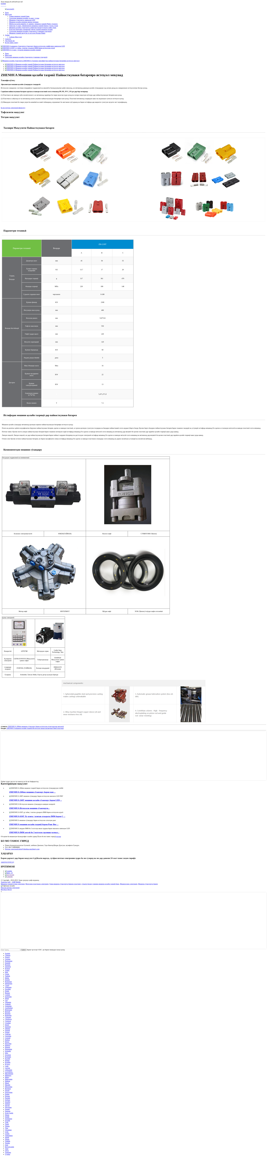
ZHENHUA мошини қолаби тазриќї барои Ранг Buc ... (34, 824)
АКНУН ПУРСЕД (7, 862)
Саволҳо (8, 39)
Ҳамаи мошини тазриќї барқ (19, 16)
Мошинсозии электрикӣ (128, 884)
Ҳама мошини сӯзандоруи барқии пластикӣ (65, 884)
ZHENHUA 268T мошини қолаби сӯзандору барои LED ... (35, 800)
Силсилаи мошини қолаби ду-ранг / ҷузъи (24, 18)
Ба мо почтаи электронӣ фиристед (13, 108)
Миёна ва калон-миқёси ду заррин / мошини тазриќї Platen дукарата (33, 24)
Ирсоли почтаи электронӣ (10, 888)
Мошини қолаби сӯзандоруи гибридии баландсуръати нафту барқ (32, 27)
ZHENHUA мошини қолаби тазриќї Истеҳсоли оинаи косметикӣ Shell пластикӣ (35, 728)
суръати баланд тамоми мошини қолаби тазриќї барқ (100, 884)
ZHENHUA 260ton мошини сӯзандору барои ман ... (32, 792)
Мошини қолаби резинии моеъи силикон (23, 22)
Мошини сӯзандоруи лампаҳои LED (22, 20)
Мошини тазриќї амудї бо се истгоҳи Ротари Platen (27, 33)
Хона (7, 12)
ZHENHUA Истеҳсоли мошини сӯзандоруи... (29, 808)
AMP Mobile (16, 882)
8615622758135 (6, 889)
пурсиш (58, 836)
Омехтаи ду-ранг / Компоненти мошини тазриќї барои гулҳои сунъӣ (33, 26)
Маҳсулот (8, 14)
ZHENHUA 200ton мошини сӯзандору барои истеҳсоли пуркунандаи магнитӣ (36, 726)
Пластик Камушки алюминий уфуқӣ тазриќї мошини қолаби (31, 29)
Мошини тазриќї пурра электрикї (13, 884)
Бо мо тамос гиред (11, 42)
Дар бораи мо (10, 41)
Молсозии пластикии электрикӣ (36, 884)
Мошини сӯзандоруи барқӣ (148, 884)
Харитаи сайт (6, 882)
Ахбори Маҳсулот (15, 37)
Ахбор (7, 35)
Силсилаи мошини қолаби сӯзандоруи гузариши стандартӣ (30, 31)
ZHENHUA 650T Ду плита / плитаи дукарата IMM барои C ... (37, 816)
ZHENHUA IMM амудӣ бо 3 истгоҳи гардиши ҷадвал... (34, 832)
